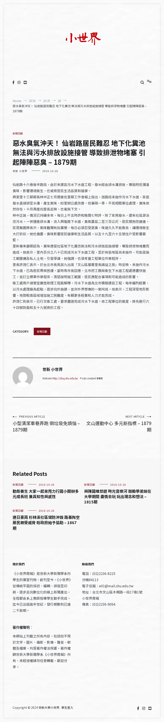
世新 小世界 (20, 171)
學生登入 (67, 707)
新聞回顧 (18, 133)
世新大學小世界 (48, 707)
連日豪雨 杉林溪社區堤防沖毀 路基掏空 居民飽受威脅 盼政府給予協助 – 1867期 (46, 522)
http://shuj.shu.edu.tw (65, 378)
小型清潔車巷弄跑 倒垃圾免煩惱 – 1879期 (46, 424)
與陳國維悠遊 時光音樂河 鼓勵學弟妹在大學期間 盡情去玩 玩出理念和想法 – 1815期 (117, 496)
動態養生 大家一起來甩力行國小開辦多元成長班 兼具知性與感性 (46, 493)
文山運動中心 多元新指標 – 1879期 (118, 424)
